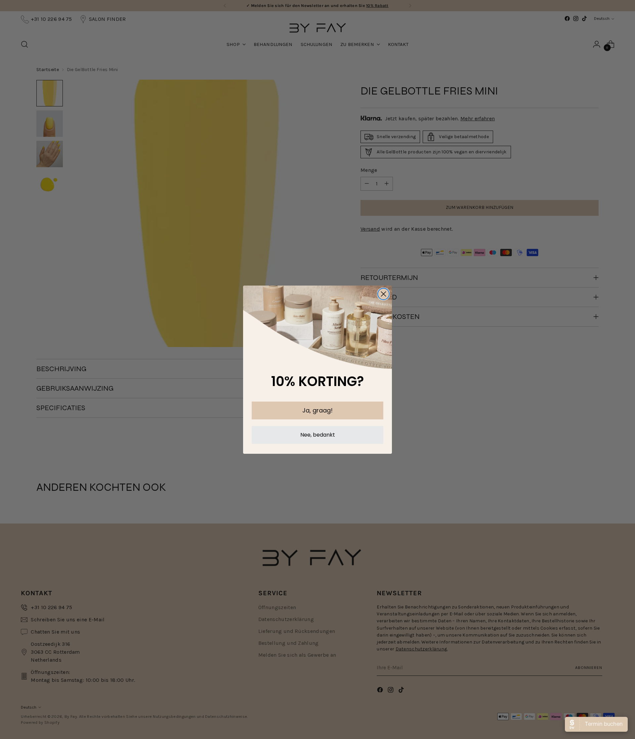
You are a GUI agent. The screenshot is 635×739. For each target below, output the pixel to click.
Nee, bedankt (317, 435)
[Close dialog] (383, 294)
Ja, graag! (317, 410)
